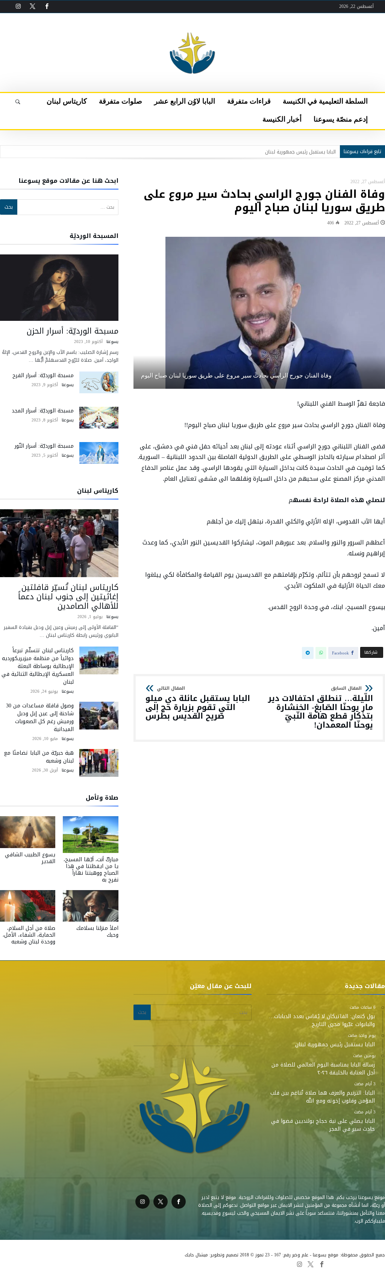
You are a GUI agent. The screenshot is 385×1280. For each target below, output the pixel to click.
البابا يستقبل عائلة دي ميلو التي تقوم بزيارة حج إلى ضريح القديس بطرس (198, 703)
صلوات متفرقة (124, 1264)
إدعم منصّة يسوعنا (52, 1264)
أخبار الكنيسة (15, 1264)
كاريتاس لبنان (90, 1264)
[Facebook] (47, 6)
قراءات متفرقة (205, 1264)
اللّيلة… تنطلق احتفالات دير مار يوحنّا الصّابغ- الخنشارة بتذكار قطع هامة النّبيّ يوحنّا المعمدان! (320, 708)
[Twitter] (32, 6)
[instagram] (18, 6)
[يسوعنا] (192, 24)
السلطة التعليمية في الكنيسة (255, 1264)
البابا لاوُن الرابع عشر (165, 1264)
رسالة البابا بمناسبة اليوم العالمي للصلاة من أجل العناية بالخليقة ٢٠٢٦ (263, 151)
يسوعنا (112, 341)
